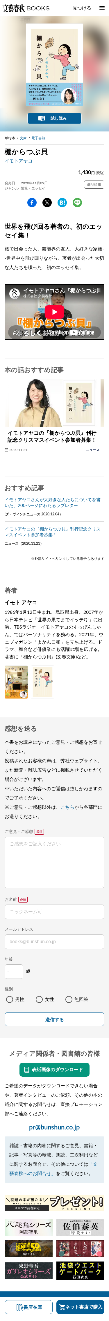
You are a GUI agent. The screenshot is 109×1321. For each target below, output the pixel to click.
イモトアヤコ (19, 161)
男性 (19, 999)
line (77, 202)
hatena (62, 202)
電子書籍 (38, 138)
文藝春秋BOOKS (25, 8)
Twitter (47, 202)
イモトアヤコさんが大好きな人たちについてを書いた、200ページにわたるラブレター (53, 503)
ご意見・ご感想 (19, 832)
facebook (32, 202)
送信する (54, 1019)
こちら (67, 807)
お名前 (11, 900)
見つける (82, 8)
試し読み (59, 118)
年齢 (9, 959)
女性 (49, 999)
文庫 (23, 138)
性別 (9, 989)
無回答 (81, 999)
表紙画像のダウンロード (57, 1069)
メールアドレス (19, 929)
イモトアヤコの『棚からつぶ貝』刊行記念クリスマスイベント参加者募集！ (53, 532)
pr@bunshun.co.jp (54, 1127)
